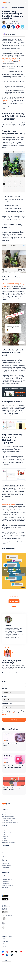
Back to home (14, 601)
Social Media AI (5, 840)
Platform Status (5, 867)
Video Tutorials (5, 883)
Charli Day (7, 748)
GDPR (3, 943)
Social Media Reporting (7, 834)
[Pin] (17, 26)
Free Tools (4, 876)
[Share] (4, 26)
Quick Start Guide (6, 863)
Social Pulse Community (7, 885)
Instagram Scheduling (18, 7)
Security (4, 946)
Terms (3, 938)
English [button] (5, 960)
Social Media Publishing (7, 831)
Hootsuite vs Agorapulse (7, 814)
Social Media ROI (6, 836)
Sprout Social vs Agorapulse (8, 813)
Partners (4, 856)
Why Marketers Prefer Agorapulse (10, 822)
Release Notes (5, 881)
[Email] (22, 26)
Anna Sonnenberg (8, 770)
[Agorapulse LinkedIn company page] (7, 955)
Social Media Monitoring (7, 833)
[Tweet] (8, 26)
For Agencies (5, 838)
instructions (5, 415)
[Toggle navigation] (26, 2)
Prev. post (15, 596)
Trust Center (5, 887)
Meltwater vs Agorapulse (8, 816)
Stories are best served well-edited (11, 283)
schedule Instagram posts (9, 58)
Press (3, 854)
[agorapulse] (5, 2)
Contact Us (4, 849)
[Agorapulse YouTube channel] (21, 952)
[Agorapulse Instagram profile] (7, 952)
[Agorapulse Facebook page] (3, 952)
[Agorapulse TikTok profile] (12, 955)
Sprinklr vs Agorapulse (7, 820)
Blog (6, 7)
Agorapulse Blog (6, 877)
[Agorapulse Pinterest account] (3, 955)
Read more (8, 638)
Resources (4, 889)
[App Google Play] (5, 896)
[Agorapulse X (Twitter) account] (16, 952)
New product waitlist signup (8, 842)
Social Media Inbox (6, 829)
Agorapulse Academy (7, 879)
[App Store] (5, 899)
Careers (4, 853)
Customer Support (6, 865)
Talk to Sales (5, 869)
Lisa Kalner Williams (8, 792)
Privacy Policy (5, 941)
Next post (13, 606)
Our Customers (5, 851)
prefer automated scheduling (11, 503)
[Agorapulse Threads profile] (12, 952)
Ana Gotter (8, 625)
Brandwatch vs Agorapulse (8, 818)
